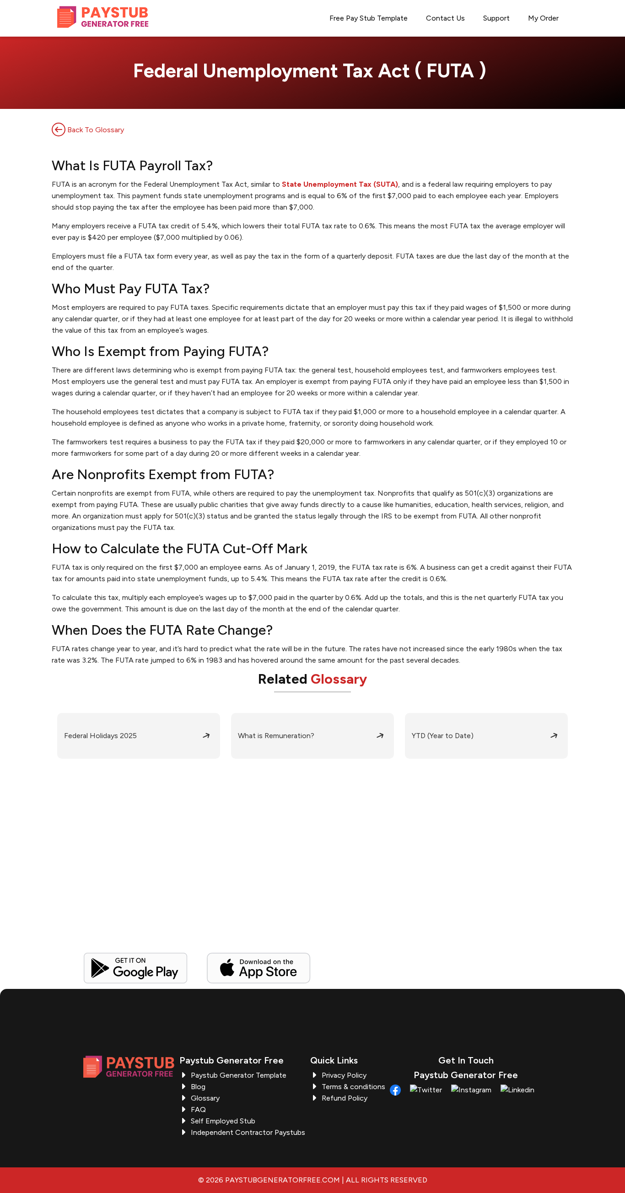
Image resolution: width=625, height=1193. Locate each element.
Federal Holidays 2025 (100, 735)
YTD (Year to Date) (443, 735)
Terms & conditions (353, 1086)
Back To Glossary (94, 129)
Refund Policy (344, 1098)
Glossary (205, 1098)
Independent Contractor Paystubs (248, 1132)
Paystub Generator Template (238, 1075)
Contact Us (445, 18)
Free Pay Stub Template (368, 18)
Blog (198, 1086)
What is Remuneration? (276, 735)
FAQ (198, 1109)
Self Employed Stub (223, 1121)
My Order (543, 18)
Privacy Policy (344, 1075)
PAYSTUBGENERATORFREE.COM (282, 1180)
